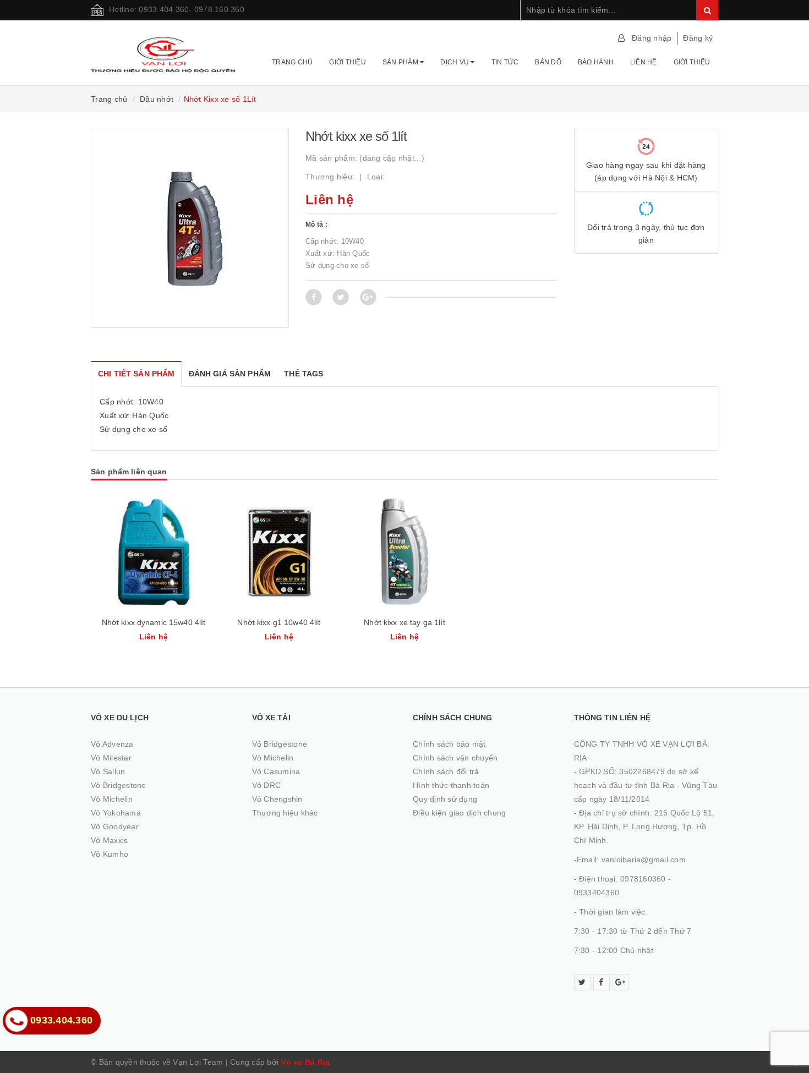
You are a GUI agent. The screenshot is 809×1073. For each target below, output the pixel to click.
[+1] (368, 297)
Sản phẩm (401, 62)
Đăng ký (698, 38)
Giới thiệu (347, 62)
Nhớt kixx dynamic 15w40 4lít (154, 622)
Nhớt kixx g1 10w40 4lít (278, 622)
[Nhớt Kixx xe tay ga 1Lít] (404, 552)
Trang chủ (292, 62)
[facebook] (601, 982)
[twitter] (582, 982)
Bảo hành (596, 62)
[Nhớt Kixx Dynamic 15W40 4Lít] (153, 552)
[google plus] (620, 982)
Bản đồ (548, 62)
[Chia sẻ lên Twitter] (340, 297)
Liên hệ (643, 62)
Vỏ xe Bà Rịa (305, 1062)
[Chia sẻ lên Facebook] (313, 297)
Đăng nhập (651, 38)
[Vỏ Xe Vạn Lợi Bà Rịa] (163, 49)
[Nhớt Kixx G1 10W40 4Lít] (279, 552)
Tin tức (505, 62)
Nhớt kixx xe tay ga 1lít (404, 622)
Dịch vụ (455, 62)
